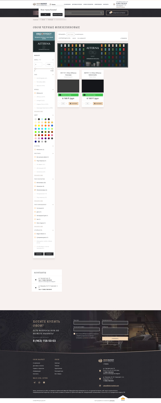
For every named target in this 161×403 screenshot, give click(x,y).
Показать (49, 254)
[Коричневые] (39, 135)
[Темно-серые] (39, 141)
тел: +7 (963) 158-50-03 (45, 280)
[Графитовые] (52, 138)
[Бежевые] (45, 122)
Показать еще (38, 111)
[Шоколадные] (52, 132)
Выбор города (57, 14)
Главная (35, 20)
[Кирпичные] (45, 135)
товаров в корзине (119, 13)
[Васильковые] (35, 128)
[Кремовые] (35, 122)
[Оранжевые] (45, 125)
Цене (74, 38)
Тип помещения (40, 204)
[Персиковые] (42, 122)
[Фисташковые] (52, 128)
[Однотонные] (42, 119)
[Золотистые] (48, 122)
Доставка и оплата (77, 4)
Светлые (57, 363)
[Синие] (52, 125)
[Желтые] (39, 125)
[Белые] (52, 119)
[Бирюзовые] (39, 128)
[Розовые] (35, 138)
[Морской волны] (45, 128)
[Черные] (48, 119)
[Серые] (45, 141)
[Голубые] (42, 128)
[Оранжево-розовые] (42, 125)
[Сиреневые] (39, 138)
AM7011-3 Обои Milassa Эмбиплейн (92, 74)
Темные (57, 365)
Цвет (36, 115)
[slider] (35, 69)
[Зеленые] (39, 132)
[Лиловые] (52, 135)
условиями (86, 337)
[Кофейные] (48, 132)
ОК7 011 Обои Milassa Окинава (68, 74)
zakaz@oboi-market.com (122, 1)
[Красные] (48, 135)
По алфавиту (82, 38)
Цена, (37, 59)
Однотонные (58, 368)
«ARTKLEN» (112, 400)
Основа (37, 146)
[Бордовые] (42, 135)
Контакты (105, 4)
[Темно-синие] (35, 141)
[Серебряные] (42, 141)
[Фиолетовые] (42, 138)
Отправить (115, 338)
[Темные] (39, 119)
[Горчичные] (35, 125)
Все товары (58, 374)
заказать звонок (120, 7)
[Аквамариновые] (48, 128)
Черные (50, 20)
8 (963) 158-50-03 (121, 3)
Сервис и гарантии (88, 4)
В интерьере (79, 34)
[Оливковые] (45, 132)
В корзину (74, 103)
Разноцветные (59, 371)
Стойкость (38, 230)
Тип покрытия (39, 179)
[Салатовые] (35, 132)
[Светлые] (35, 119)
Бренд (36, 89)
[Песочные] (52, 122)
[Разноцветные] (45, 119)
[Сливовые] (48, 138)
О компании (67, 4)
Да (45, 14)
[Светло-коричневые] (35, 135)
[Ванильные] (39, 122)
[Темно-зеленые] (42, 132)
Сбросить (39, 254)
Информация (98, 4)
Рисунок (37, 153)
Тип (35, 74)
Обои (43, 20)
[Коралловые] (48, 125)
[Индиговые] (45, 138)
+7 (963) (108, 372)
